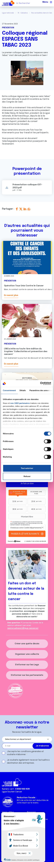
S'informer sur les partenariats (27, 675)
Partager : (8, 209)
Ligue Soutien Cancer (12, 792)
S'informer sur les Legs (27, 665)
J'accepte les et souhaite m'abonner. (25, 753)
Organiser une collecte (27, 654)
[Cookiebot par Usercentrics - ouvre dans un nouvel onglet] (40, 383)
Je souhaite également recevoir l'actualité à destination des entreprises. (28, 761)
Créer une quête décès (27, 644)
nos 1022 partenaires (20, 403)
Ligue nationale (8, 13)
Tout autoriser (27, 468)
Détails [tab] (23, 390)
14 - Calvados (23, 13)
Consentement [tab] (9, 390)
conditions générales (31, 751)
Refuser (27, 476)
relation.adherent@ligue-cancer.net (22, 628)
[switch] (47, 441)
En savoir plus (11, 295)
